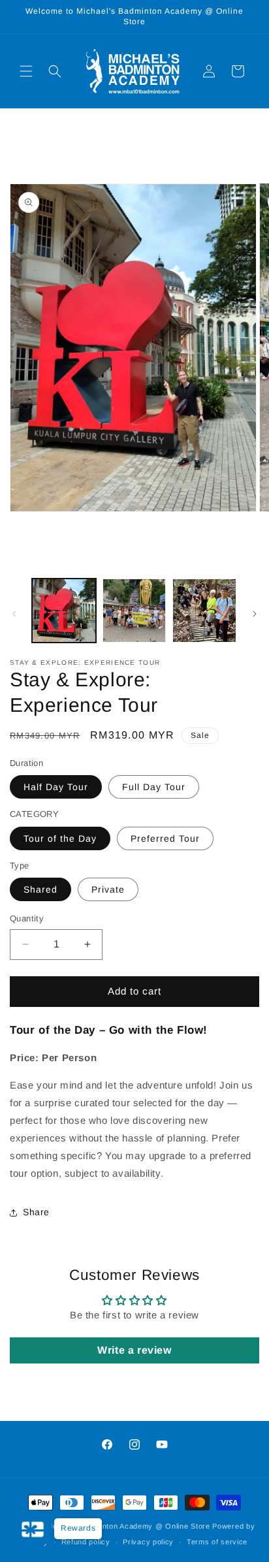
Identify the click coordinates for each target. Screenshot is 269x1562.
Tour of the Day (60, 838)
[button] (26, 71)
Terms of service (217, 1542)
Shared (40, 889)
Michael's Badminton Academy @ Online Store (127, 1526)
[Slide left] (14, 613)
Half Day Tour (56, 787)
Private (108, 889)
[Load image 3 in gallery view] (204, 611)
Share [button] (36, 1212)
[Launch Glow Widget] (32, 1529)
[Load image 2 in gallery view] (134, 611)
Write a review (134, 1350)
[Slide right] (254, 613)
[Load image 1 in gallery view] (64, 611)
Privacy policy (148, 1542)
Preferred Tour (165, 838)
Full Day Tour (153, 787)
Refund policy (85, 1542)
